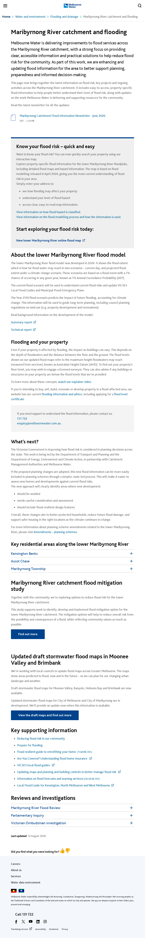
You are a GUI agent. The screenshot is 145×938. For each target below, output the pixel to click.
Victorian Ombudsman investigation (38, 823)
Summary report (21, 322)
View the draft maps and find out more (44, 715)
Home (6, 16)
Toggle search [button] (140, 6)
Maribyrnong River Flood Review (35, 807)
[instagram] (45, 923)
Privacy (65, 929)
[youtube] (30, 923)
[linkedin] (38, 923)
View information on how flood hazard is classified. (48, 212)
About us (16, 870)
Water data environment (25, 882)
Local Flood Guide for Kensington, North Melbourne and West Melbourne (63, 785)
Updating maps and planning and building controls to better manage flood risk (67, 772)
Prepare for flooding (30, 745)
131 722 (22, 418)
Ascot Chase (20, 561)
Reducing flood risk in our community (41, 738)
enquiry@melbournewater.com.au (39, 423)
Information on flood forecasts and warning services (58, 778)
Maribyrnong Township (28, 568)
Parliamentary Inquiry (27, 815)
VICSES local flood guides (34, 765)
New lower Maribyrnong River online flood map (48, 240)
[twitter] (23, 923)
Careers (15, 864)
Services (16, 876)
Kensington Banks (24, 553)
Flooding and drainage (64, 16)
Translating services (19, 929)
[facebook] (16, 923)
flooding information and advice (62, 394)
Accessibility (40, 929)
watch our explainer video (74, 382)
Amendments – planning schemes (55, 532)
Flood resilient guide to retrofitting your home (54, 752)
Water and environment (30, 16)
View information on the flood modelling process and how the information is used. (69, 217)
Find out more (27, 634)
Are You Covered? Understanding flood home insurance (52, 758)
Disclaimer (54, 929)
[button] (5, 6)
